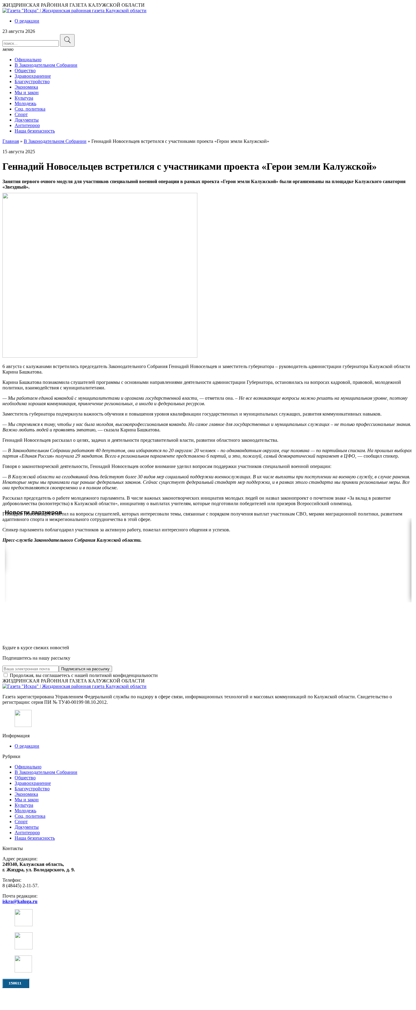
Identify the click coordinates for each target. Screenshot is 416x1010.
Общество (25, 70)
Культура (24, 98)
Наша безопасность (35, 130)
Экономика (26, 87)
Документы (27, 119)
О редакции (27, 20)
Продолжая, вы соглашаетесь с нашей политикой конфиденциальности (83, 675)
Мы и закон (27, 92)
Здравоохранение (33, 76)
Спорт (21, 114)
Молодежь (25, 103)
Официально (28, 59)
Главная (10, 141)
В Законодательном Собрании (46, 65)
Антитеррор (27, 125)
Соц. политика (30, 109)
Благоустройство (32, 81)
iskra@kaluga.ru (19, 901)
